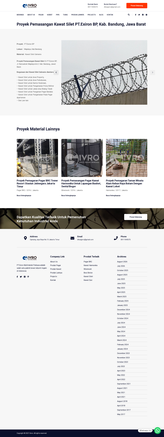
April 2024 (121, 336)
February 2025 (122, 301)
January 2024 (122, 349)
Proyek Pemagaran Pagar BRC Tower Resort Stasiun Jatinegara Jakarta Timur (37, 183)
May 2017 (121, 414)
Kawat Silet (88, 276)
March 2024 (121, 340)
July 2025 (121, 279)
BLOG (101, 15)
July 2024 (121, 323)
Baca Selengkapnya (24, 195)
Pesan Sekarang (137, 5)
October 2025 (122, 270)
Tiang (65, 15)
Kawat (49, 15)
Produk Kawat (55, 269)
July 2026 (121, 266)
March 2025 (121, 297)
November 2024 (123, 314)
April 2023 (121, 371)
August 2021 (122, 388)
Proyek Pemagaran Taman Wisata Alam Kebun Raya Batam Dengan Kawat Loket (124, 183)
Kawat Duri (88, 280)
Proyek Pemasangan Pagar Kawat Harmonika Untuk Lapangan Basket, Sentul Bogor (81, 183)
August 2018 (122, 401)
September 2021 (124, 384)
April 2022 (121, 379)
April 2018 (121, 406)
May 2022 (121, 375)
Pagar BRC (88, 262)
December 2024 (123, 310)
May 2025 (121, 288)
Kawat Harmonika (90, 265)
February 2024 (122, 344)
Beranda (20, 15)
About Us (54, 262)
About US (31, 15)
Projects (92, 15)
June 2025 (121, 283)
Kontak (110, 15)
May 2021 (121, 392)
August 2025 (122, 275)
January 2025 (122, 305)
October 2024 (122, 318)
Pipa (57, 15)
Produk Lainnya (77, 15)
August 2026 (122, 262)
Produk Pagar (55, 265)
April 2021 (121, 397)
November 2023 (123, 358)
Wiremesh (88, 269)
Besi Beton (88, 273)
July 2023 (121, 366)
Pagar (41, 15)
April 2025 (121, 292)
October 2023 (122, 362)
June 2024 (121, 327)
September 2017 (124, 410)
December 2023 (123, 353)
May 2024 (121, 331)
